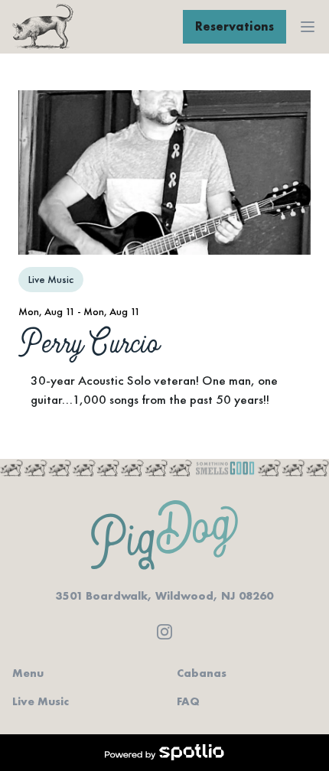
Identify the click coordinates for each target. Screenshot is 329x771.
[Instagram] (164, 632)
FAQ (188, 701)
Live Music (40, 701)
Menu (28, 673)
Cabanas (201, 673)
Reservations (234, 26)
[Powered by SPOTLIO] (164, 752)
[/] (42, 27)
